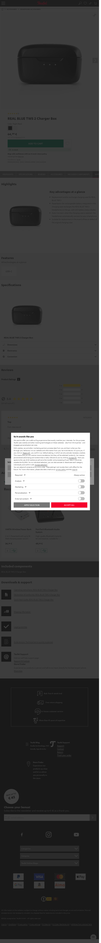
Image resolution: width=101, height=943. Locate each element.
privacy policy (61, 469)
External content (22, 498)
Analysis (18, 481)
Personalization (21, 493)
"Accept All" (73, 457)
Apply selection (31, 505)
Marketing (19, 487)
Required (18, 475)
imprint (74, 469)
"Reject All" (26, 453)
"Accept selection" (41, 465)
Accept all (69, 505)
